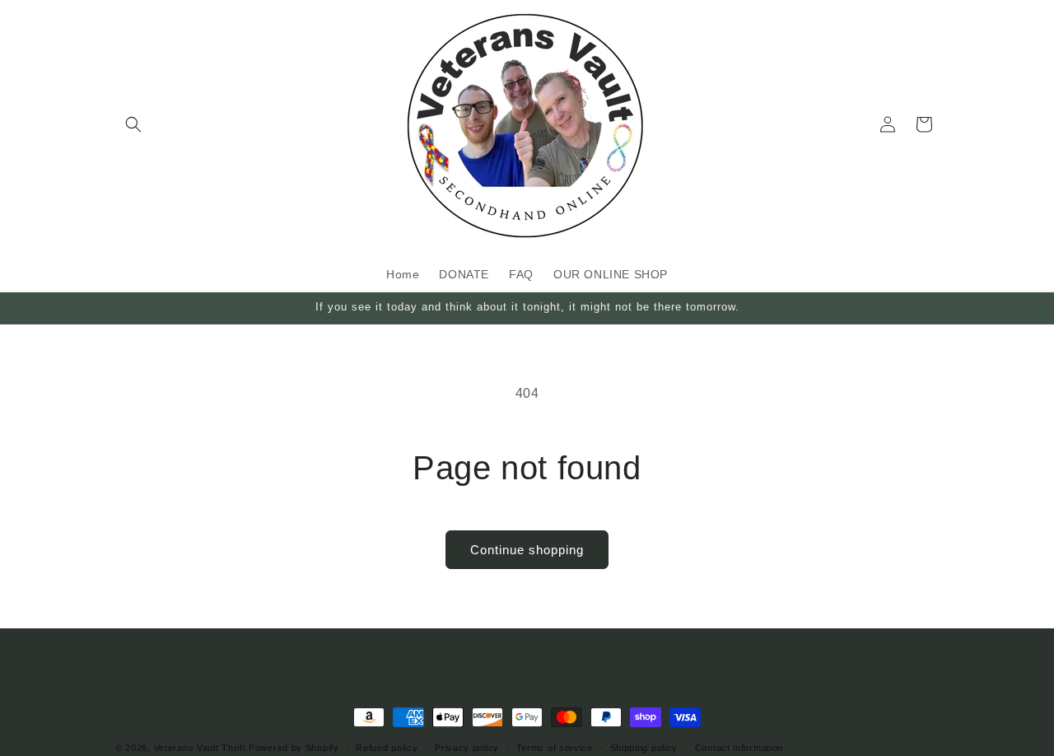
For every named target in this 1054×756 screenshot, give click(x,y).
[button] (133, 124)
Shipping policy (644, 747)
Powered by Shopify (294, 748)
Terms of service (554, 747)
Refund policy (386, 747)
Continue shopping (527, 550)
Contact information (739, 747)
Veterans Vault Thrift (200, 748)
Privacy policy (467, 747)
